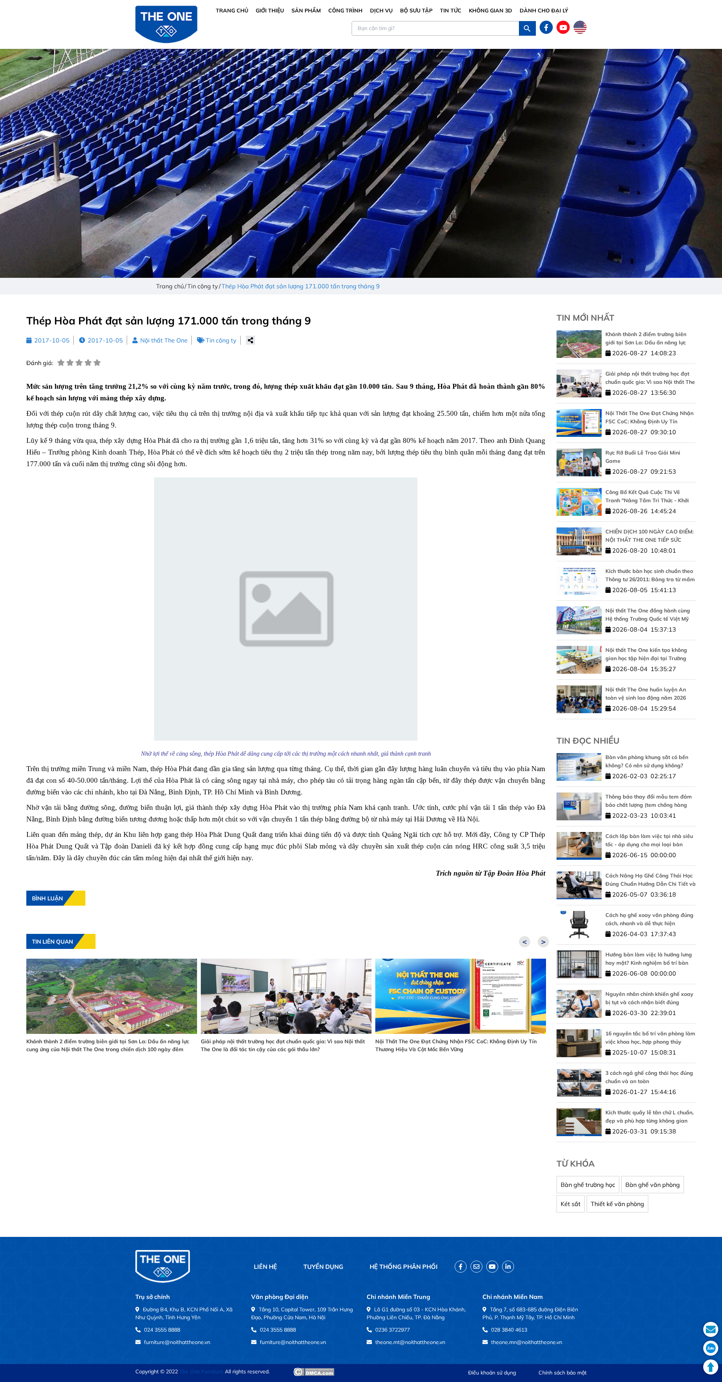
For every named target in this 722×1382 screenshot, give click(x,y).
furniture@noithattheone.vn (177, 1342)
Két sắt (571, 1204)
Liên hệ (265, 1266)
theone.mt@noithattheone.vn (410, 1342)
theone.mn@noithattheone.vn (526, 1342)
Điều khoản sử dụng (492, 1372)
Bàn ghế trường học (588, 1184)
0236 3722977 (392, 1329)
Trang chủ (232, 10)
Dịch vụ (381, 10)
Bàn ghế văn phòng (652, 1184)
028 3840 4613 (509, 1329)
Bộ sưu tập (416, 10)
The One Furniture (201, 1371)
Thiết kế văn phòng (617, 1204)
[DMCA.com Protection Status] (313, 1372)
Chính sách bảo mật (562, 1372)
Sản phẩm (306, 10)
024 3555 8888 (162, 1329)
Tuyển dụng (323, 1266)
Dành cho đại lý (544, 10)
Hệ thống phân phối (404, 1266)
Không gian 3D (490, 10)
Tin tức (450, 10)
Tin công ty (221, 340)
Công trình (345, 10)
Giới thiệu (270, 10)
